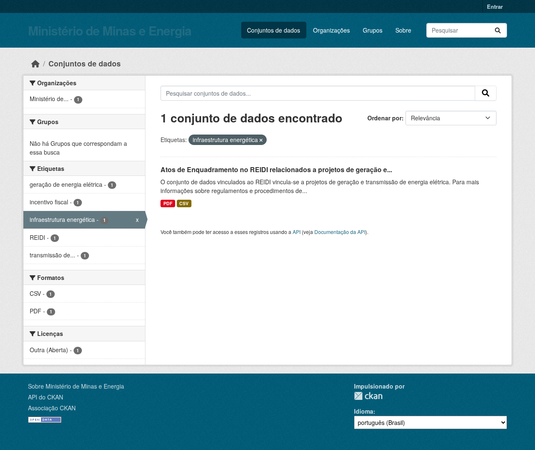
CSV (184, 203)
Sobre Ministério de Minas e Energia (76, 386)
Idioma (363, 411)
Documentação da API (339, 231)
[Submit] (497, 30)
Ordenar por (384, 118)
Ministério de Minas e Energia (109, 30)
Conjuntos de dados (273, 30)
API (297, 231)
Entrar (495, 6)
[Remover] (261, 140)
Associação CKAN (52, 408)
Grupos (372, 30)
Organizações (331, 30)
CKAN (368, 396)
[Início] (35, 63)
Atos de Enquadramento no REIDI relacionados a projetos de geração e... (276, 169)
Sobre (403, 30)
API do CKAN (45, 397)
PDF (167, 203)
